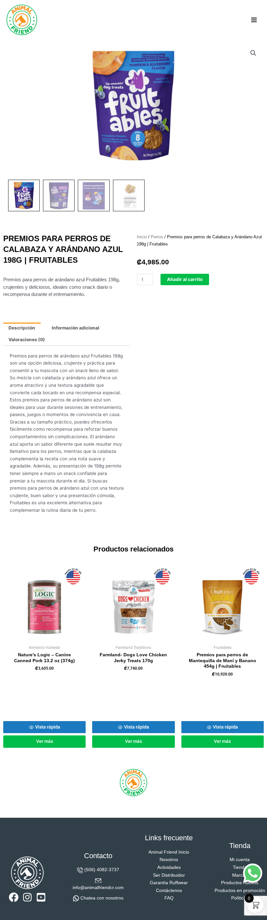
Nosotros (169, 859)
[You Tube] (41, 897)
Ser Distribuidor (169, 875)
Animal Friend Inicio (168, 852)
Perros (157, 237)
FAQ (169, 898)
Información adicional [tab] (75, 327)
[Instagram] (27, 897)
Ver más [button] (44, 741)
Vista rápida (47, 727)
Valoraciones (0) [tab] (26, 339)
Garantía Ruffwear (169, 882)
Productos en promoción (240, 890)
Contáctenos (169, 890)
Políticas (239, 898)
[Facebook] (14, 897)
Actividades (169, 867)
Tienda (240, 867)
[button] (253, 53)
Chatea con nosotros (101, 898)
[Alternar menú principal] (254, 19)
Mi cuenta (240, 859)
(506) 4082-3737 (101, 869)
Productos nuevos (239, 882)
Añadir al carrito (185, 279)
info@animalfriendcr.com (98, 887)
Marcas (239, 875)
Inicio (142, 237)
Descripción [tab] (21, 327)
